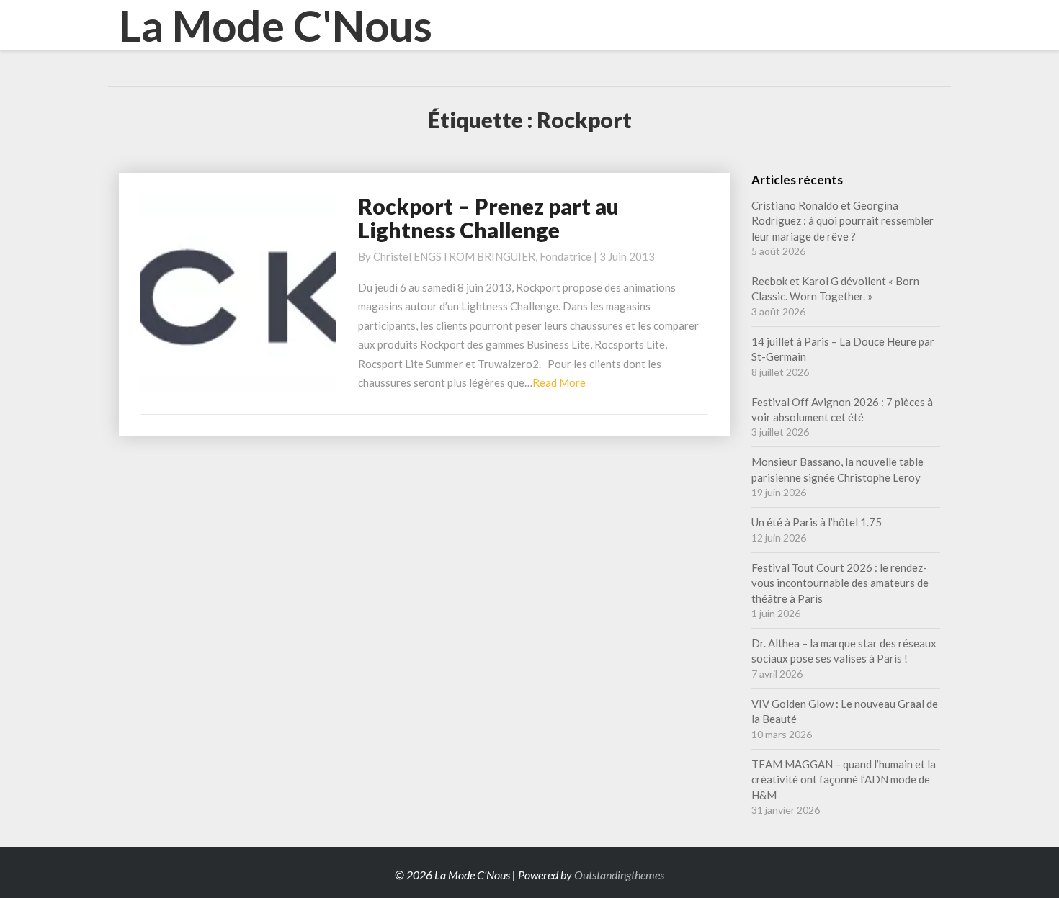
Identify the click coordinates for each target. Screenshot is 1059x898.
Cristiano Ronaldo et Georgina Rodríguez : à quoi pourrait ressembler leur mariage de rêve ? (842, 221)
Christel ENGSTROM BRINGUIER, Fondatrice (482, 256)
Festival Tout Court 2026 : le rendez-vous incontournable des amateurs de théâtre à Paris (840, 583)
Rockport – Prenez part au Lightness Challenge (488, 218)
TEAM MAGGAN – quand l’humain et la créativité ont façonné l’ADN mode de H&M (843, 780)
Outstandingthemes (619, 874)
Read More (559, 382)
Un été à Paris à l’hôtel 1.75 (816, 522)
